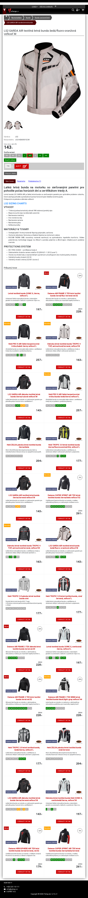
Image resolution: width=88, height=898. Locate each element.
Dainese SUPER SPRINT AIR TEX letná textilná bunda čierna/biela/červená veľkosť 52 (64, 850)
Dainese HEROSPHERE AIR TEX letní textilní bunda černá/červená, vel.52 (24, 849)
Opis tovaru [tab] (10, 181)
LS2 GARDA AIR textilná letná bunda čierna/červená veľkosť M (24, 496)
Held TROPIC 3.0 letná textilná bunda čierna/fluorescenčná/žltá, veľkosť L (64, 446)
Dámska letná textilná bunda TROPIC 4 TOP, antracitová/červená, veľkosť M (64, 345)
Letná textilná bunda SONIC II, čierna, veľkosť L (24, 294)
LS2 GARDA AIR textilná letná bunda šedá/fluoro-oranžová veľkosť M (64, 547)
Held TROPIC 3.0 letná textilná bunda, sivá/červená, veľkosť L (64, 597)
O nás (34, 6)
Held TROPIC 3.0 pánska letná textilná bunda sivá (24, 597)
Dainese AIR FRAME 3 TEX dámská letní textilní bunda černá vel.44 (24, 648)
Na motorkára (16, 18)
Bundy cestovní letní (42, 18)
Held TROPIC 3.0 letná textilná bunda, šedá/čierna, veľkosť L (24, 748)
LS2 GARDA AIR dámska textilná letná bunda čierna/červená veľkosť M (24, 799)
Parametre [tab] (21, 181)
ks (8, 166)
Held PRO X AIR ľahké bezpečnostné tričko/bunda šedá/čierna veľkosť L (64, 395)
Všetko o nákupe (46, 6)
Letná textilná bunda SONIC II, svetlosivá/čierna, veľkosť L (64, 648)
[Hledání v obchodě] (73, 9)
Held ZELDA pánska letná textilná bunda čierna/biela (24, 446)
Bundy (28, 18)
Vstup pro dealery (10, 173)
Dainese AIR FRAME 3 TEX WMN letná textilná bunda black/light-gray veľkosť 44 (64, 698)
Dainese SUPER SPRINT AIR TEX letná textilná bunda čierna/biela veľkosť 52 (64, 496)
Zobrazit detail (24, 317)
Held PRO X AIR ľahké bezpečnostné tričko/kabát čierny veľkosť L (23, 345)
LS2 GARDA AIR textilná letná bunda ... (20, 23)
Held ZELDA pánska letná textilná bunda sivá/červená (64, 748)
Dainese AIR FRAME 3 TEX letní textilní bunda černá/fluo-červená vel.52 (64, 294)
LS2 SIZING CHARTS (15, 203)
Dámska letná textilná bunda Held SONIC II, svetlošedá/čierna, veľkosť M (64, 799)
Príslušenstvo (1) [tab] (34, 181)
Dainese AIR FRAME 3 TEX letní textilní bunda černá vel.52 (24, 698)
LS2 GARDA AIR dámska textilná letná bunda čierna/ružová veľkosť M (24, 395)
